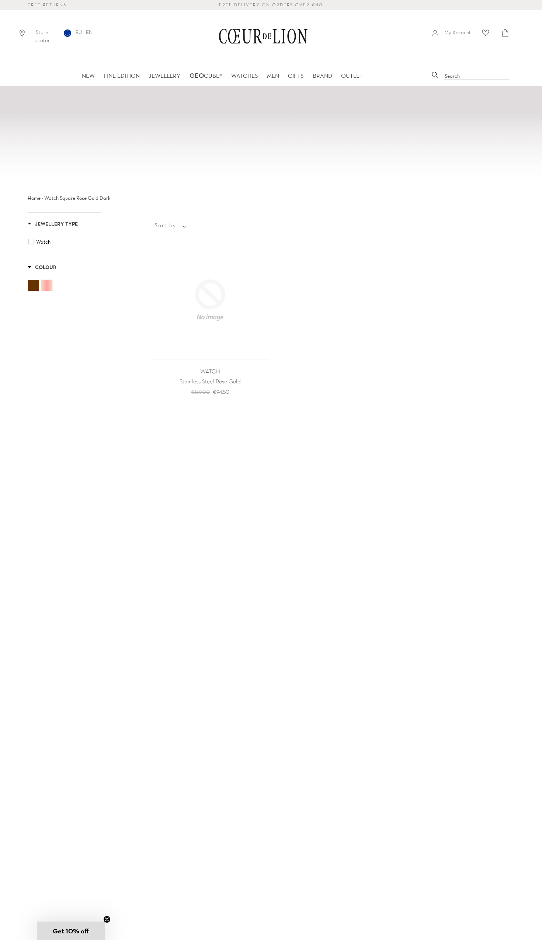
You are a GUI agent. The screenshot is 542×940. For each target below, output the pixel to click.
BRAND (322, 75)
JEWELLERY (165, 75)
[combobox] (476, 76)
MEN (273, 75)
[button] (71, 931)
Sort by (165, 225)
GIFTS (296, 75)
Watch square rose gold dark (77, 198)
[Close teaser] (107, 919)
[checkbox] (65, 241)
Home (34, 198)
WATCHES (244, 75)
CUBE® (206, 75)
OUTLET (352, 75)
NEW (88, 75)
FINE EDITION (122, 75)
